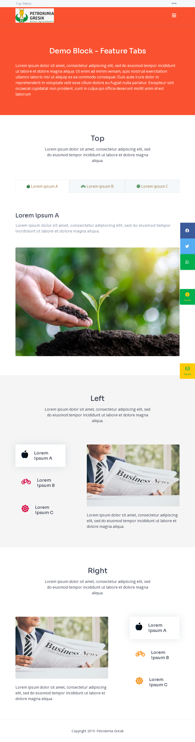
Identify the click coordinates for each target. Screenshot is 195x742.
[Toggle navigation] (174, 3)
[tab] (40, 455)
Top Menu (23, 3)
